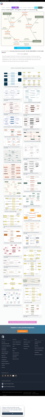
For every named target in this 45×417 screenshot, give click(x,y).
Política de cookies (5, 411)
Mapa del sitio (16, 358)
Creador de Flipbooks (6, 345)
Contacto (26, 348)
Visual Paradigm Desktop (14, 0)
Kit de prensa (26, 346)
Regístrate (36, 7)
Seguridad (37, 352)
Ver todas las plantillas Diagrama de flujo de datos (22, 322)
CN (27, 53)
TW (25, 53)
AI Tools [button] (14, 7)
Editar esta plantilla (22, 47)
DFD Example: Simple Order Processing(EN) (17, 51)
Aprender (15, 348)
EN (24, 53)
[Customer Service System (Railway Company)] (12, 227)
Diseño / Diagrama (17, 344)
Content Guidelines (39, 350)
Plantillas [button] (29, 7)
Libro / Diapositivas (17, 342)
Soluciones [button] (25, 7)
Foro (13, 346)
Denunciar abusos (38, 354)
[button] (8, 8)
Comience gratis (22, 331)
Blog (14, 350)
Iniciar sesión (40, 7)
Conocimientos (16, 352)
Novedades (26, 344)
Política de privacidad (39, 348)
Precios (33, 7)
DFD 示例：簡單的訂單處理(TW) (31, 51)
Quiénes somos (27, 342)
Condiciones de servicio (27, 392)
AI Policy (36, 345)
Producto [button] (3, 7)
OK (12, 413)
